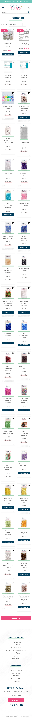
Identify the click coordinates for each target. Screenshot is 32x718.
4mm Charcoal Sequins (24, 270)
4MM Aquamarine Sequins (8, 205)
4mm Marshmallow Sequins (8, 565)
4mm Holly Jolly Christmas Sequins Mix (8, 467)
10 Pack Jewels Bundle (8, 107)
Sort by (4, 25)
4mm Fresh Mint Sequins (8, 432)
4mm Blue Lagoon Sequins (24, 238)
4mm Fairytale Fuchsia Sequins (8, 401)
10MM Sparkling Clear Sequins (8, 140)
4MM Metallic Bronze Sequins (24, 565)
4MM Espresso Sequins (24, 367)
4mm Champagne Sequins (8, 270)
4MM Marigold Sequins (24, 532)
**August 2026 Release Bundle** (8, 45)
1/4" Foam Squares (24, 76)
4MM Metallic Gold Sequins (8, 597)
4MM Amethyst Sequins (24, 174)
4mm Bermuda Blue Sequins (8, 237)
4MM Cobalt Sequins (8, 335)
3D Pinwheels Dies (24, 143)
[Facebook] (10, 705)
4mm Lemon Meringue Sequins (24, 500)
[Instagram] (13, 705)
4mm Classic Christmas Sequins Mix (8, 303)
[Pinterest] (17, 705)
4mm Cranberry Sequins (8, 368)
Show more (16, 618)
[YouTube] (21, 705)
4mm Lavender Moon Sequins (24, 465)
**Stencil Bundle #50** (24, 44)
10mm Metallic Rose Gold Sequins (24, 108)
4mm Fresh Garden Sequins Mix (24, 401)
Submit (16, 700)
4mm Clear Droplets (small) (24, 303)
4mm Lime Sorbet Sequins (8, 533)
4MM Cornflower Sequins (24, 336)
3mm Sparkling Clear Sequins (8, 174)
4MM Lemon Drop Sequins (8, 499)
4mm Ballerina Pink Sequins (24, 204)
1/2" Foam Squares (8, 76)
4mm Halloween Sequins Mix (24, 433)
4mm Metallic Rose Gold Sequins (24, 598)
